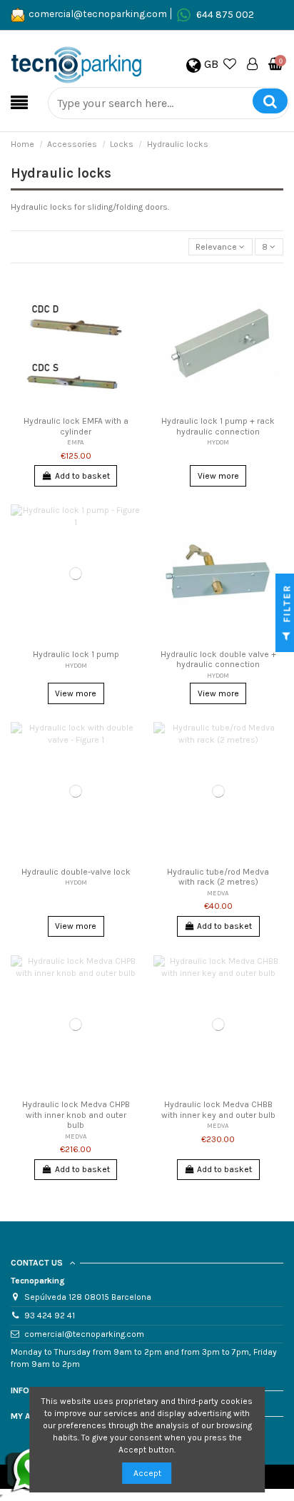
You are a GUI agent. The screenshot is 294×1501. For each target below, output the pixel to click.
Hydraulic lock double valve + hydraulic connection (218, 659)
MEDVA (218, 893)
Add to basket (82, 476)
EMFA (75, 442)
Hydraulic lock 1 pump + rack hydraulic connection (218, 426)
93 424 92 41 (49, 1316)
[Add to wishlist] (131, 291)
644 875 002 (225, 13)
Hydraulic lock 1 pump (76, 654)
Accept (147, 1473)
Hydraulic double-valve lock (76, 872)
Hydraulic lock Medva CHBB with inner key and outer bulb (218, 1109)
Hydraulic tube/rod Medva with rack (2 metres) (218, 877)
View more (218, 476)
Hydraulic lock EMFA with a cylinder (76, 426)
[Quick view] (131, 315)
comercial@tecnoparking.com (98, 13)
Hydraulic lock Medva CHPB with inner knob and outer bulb (76, 1114)
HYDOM (218, 442)
